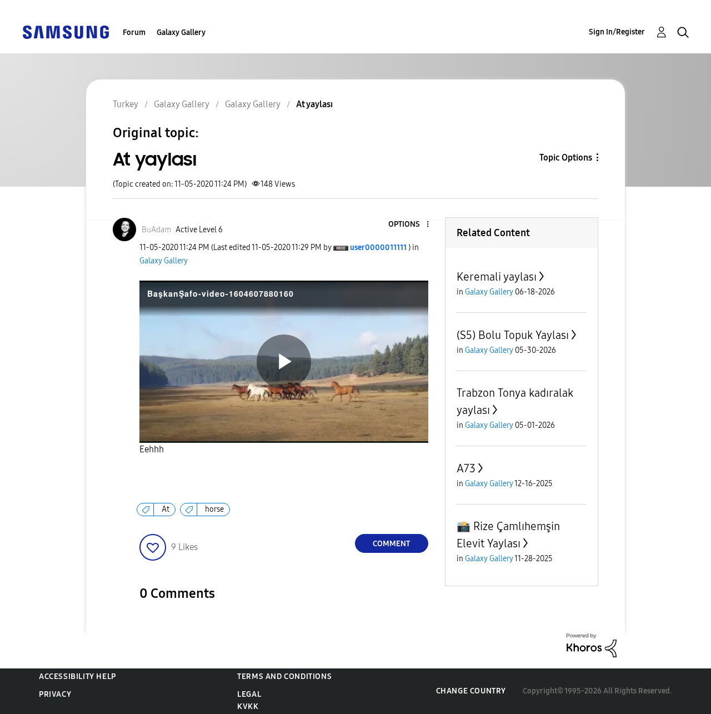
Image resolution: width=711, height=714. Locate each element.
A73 (466, 468)
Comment (391, 543)
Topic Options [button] (565, 157)
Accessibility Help (77, 676)
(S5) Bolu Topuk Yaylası (513, 335)
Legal (249, 694)
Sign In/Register (617, 32)
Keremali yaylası (497, 276)
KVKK (247, 706)
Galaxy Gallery (181, 32)
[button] (408, 224)
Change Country (471, 691)
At (165, 509)
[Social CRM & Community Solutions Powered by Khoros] (592, 644)
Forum (134, 32)
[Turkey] (65, 31)
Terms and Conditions (284, 676)
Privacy (55, 694)
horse (214, 509)
